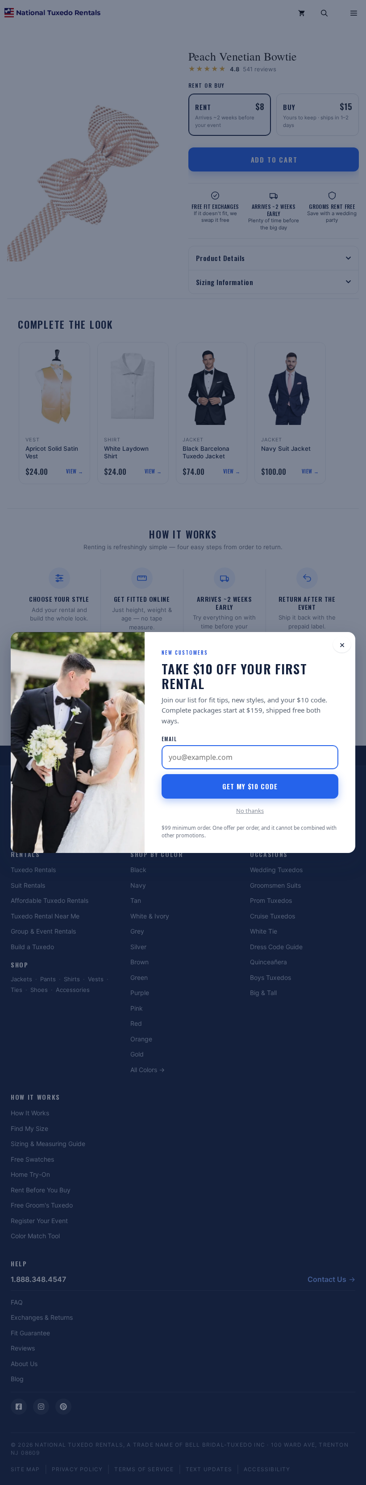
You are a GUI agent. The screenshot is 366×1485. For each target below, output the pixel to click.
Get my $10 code (250, 786)
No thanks (250, 811)
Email (169, 738)
